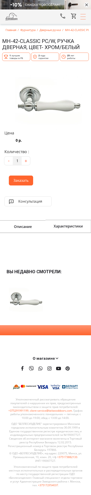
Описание (23, 226)
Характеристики (68, 226)
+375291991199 (18, 410)
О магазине (44, 358)
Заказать (18, 179)
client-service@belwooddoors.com (51, 410)
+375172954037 (48, 485)
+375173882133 (67, 457)
